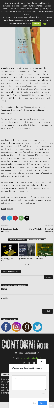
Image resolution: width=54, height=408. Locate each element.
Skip (34, 403)
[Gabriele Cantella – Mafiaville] (44, 249)
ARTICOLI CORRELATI (17, 240)
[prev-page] (25, 264)
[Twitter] (9, 218)
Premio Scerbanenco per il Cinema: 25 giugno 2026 (8, 258)
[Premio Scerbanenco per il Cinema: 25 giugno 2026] (9, 249)
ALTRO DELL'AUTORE (36, 240)
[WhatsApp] (21, 218)
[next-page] (28, 264)
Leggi (43, 24)
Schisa (10, 209)
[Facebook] (3, 218)
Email (4, 298)
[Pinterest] (15, 218)
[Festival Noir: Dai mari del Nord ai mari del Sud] (27, 249)
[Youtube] (34, 363)
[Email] (26, 218)
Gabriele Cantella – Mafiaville (43, 257)
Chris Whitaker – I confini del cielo (41, 230)
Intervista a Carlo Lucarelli (9, 230)
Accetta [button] (37, 24)
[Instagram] (24, 363)
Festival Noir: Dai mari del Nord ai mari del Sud (26, 258)
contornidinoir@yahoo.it (30, 358)
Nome (4, 289)
